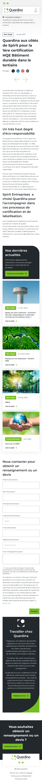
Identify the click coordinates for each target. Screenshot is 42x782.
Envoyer (34, 611)
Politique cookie (21, 779)
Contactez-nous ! (11, 746)
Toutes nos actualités (15, 274)
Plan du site (14, 773)
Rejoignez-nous (19, 696)
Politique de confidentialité (21, 776)
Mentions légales (26, 773)
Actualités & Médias (12, 17)
